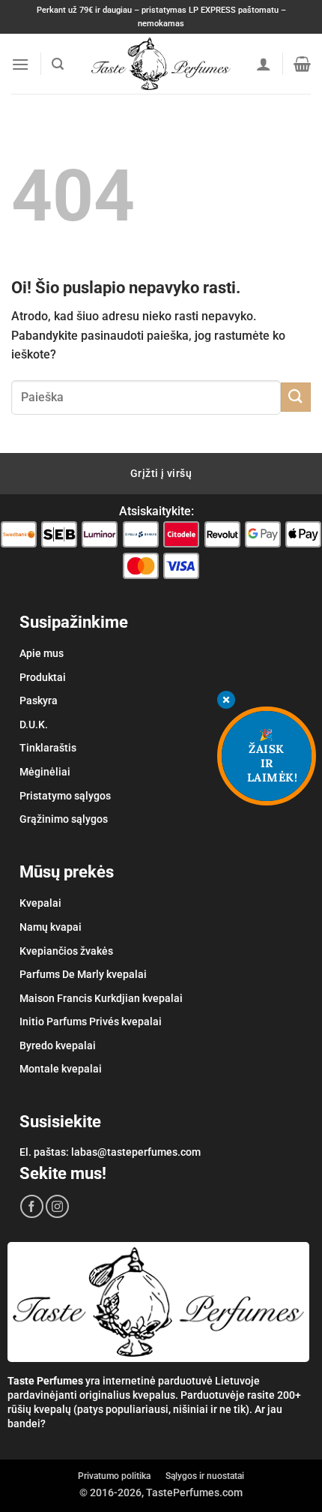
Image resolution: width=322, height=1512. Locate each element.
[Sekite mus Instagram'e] (57, 1206)
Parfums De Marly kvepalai (83, 974)
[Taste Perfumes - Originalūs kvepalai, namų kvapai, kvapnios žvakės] (161, 63)
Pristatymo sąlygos (65, 796)
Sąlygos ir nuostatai (204, 1476)
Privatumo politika (114, 1476)
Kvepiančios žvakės (66, 951)
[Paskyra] (263, 63)
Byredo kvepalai (57, 1046)
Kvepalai (40, 903)
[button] (20, 64)
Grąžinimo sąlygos (63, 819)
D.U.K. (33, 724)
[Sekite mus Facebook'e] (31, 1206)
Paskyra (38, 700)
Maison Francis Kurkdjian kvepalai (101, 998)
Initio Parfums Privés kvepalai (90, 1022)
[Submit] (296, 397)
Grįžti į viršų (161, 473)
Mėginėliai (44, 772)
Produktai (42, 677)
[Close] (226, 701)
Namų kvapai (50, 927)
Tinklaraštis (47, 748)
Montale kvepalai (60, 1069)
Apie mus (41, 653)
